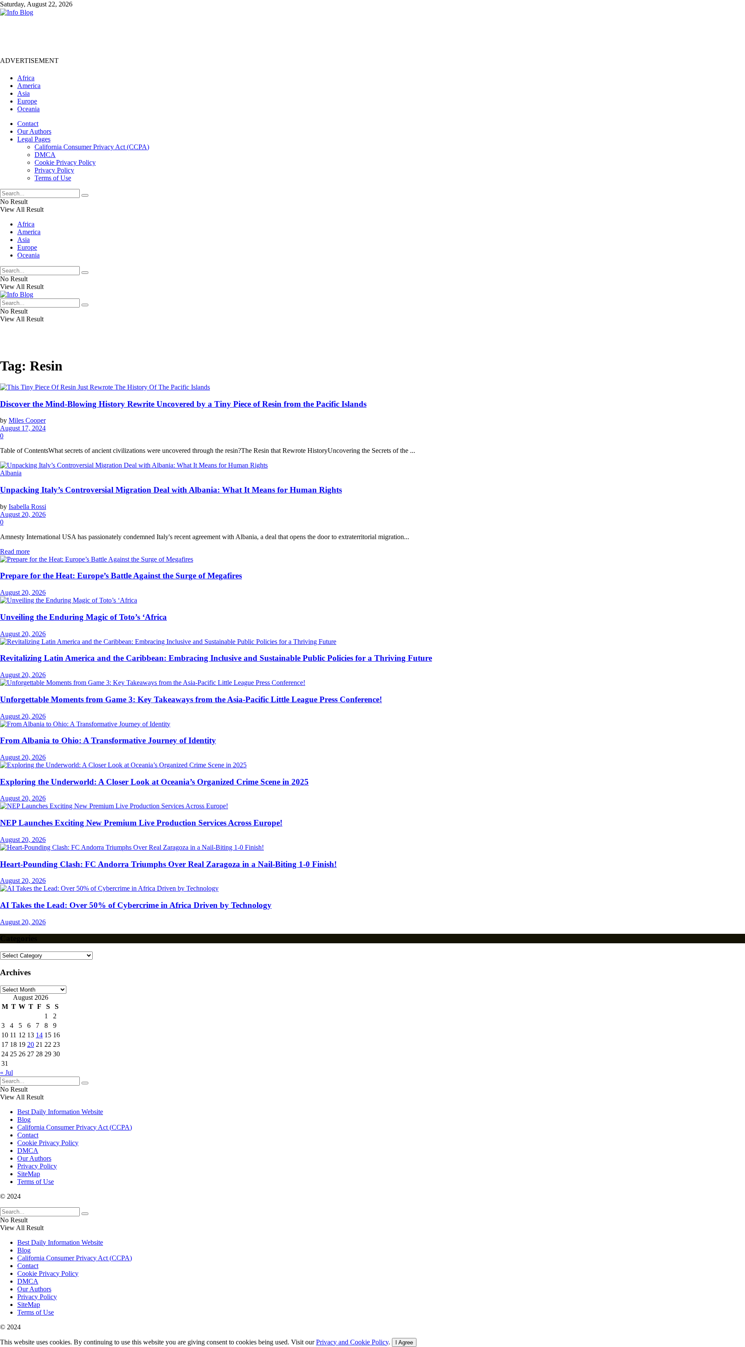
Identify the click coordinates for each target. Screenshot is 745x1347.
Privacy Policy (54, 170)
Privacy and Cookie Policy (352, 1342)
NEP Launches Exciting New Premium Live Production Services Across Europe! (141, 822)
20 (30, 1044)
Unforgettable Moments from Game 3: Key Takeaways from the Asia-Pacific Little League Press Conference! (191, 699)
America (29, 85)
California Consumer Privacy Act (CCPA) (91, 147)
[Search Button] (84, 195)
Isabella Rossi (27, 506)
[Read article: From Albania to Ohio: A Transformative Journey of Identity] (372, 724)
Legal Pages (33, 139)
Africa (25, 78)
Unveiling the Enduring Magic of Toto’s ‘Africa (83, 617)
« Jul (6, 1072)
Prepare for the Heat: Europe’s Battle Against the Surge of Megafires (121, 575)
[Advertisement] (157, 35)
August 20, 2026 (23, 514)
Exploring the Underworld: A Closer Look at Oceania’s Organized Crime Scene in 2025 (154, 781)
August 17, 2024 (23, 428)
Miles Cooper (27, 420)
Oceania (28, 109)
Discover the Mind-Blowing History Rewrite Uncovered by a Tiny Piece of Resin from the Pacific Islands (183, 403)
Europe (27, 101)
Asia (23, 93)
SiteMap (28, 1173)
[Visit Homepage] (16, 12)
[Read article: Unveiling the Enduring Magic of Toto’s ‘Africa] (372, 600)
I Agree (404, 1342)
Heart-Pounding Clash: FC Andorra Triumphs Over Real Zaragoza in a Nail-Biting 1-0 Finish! (168, 864)
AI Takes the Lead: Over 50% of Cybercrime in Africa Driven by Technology (136, 905)
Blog (24, 1119)
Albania (11, 473)
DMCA (45, 154)
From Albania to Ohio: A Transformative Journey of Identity (108, 740)
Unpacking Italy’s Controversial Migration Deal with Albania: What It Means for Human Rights (171, 489)
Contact (27, 123)
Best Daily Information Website (60, 1111)
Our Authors (34, 131)
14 (39, 1035)
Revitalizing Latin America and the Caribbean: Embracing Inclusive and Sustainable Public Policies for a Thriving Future (216, 658)
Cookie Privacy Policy (65, 162)
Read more (15, 551)
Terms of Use (52, 178)
